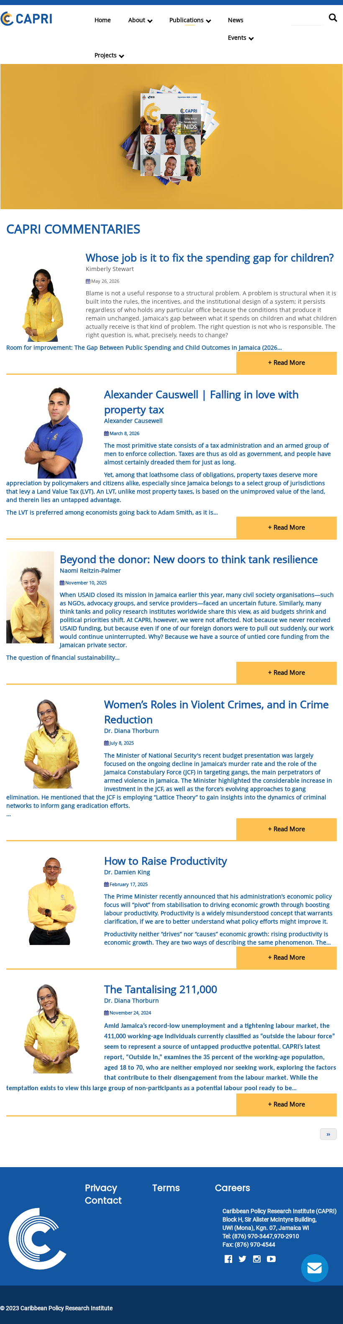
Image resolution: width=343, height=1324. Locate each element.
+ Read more (286, 362)
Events (237, 37)
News (235, 20)
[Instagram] (257, 1259)
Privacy (101, 1188)
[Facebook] (228, 1259)
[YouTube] (271, 1259)
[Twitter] (242, 1259)
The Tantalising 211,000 (160, 989)
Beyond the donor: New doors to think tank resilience (189, 559)
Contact (103, 1200)
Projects (106, 55)
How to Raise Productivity (165, 860)
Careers (232, 1188)
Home (103, 20)
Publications (186, 20)
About (136, 20)
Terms (166, 1188)
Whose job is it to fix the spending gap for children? (210, 257)
